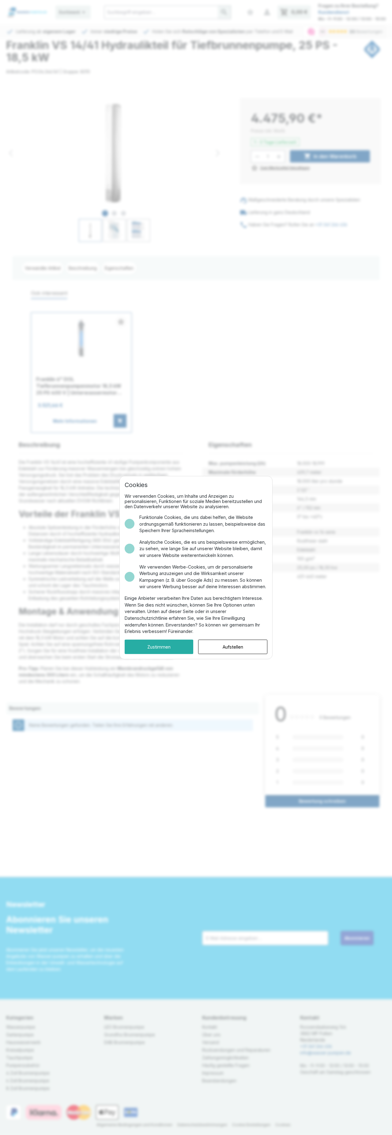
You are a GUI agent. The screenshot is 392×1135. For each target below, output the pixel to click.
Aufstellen (233, 646)
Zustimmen (159, 646)
